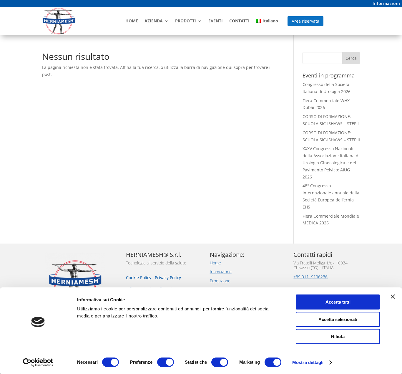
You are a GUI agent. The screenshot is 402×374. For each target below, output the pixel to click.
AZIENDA (153, 21)
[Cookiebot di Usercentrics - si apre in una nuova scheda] (38, 362)
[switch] (165, 362)
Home (215, 263)
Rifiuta (338, 336)
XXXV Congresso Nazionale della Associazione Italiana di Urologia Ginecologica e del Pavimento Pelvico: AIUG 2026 (331, 162)
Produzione (220, 281)
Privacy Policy (168, 277)
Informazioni (386, 3)
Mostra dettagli (308, 362)
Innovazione (221, 271)
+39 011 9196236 (310, 276)
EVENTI (215, 21)
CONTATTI (239, 21)
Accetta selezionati (337, 319)
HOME (131, 21)
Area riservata (305, 21)
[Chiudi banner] (393, 296)
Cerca (351, 58)
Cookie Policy (139, 277)
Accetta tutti (337, 302)
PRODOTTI (185, 21)
